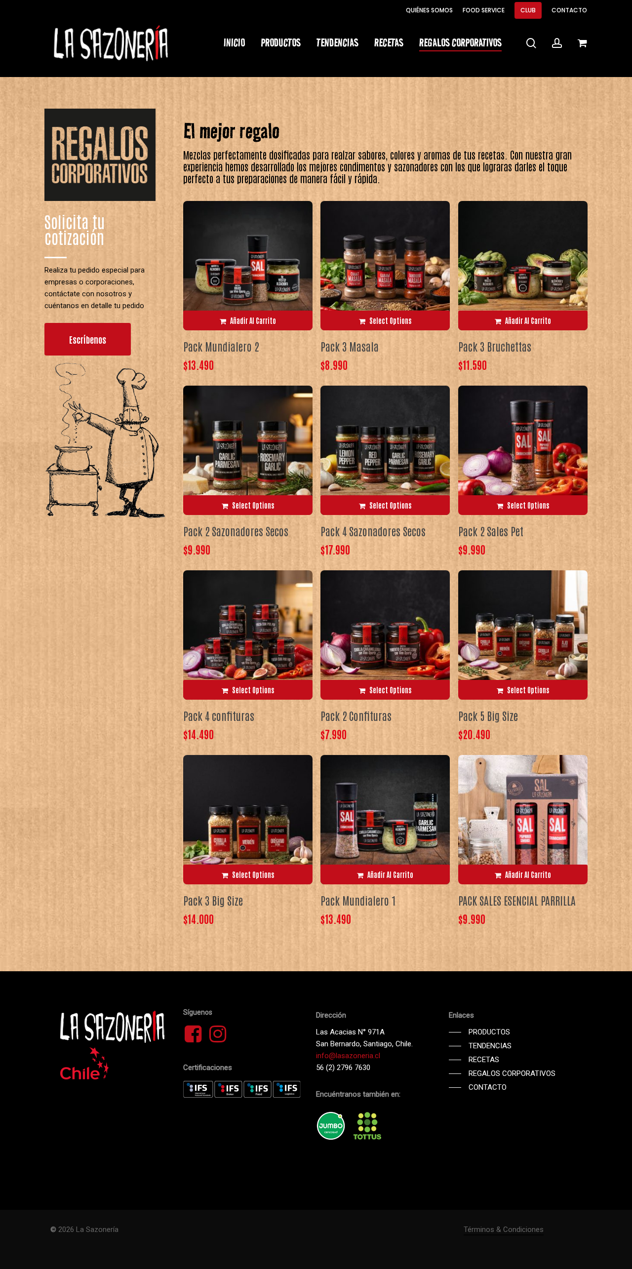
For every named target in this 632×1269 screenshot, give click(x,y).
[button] (87, 339)
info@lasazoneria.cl (348, 1055)
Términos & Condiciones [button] (504, 1229)
